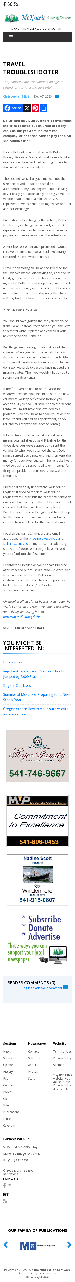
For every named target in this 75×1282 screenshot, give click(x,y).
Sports (7, 1058)
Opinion (8, 1065)
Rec (5, 1078)
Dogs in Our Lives (17, 685)
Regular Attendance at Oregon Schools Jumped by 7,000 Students (33, 674)
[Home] (37, 23)
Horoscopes (12, 662)
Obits (6, 1099)
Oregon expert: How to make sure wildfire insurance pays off (35, 711)
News (7, 1051)
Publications (11, 1112)
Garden (8, 1085)
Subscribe (34, 1058)
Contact (33, 1051)
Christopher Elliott (17, 96)
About (32, 1065)
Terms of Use (62, 1051)
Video (7, 1105)
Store (31, 1078)
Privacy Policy (62, 1058)
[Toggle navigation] (11, 37)
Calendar (9, 1125)
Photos (33, 1072)
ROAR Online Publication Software (46, 1270)
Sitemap (58, 1065)
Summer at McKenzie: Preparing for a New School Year (36, 697)
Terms (63, 1088)
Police (7, 1092)
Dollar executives (15, 543)
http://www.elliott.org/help (21, 616)
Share (16, 108)
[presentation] (5, 1245)
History (8, 1072)
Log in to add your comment (42, 987)
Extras (7, 1119)
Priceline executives (43, 538)
